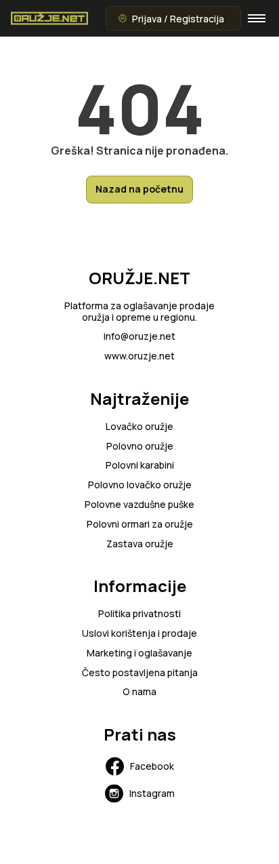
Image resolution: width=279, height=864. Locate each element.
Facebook (152, 766)
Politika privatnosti (139, 614)
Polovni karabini (140, 465)
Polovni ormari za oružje (140, 524)
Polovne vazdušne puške (139, 505)
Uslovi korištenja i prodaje (139, 634)
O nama (139, 692)
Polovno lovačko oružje (140, 485)
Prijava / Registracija (178, 18)
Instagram (152, 793)
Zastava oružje (139, 544)
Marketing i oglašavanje (139, 653)
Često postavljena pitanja (140, 673)
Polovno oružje (139, 446)
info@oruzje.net (139, 336)
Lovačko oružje (139, 427)
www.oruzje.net (139, 356)
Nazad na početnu (139, 188)
